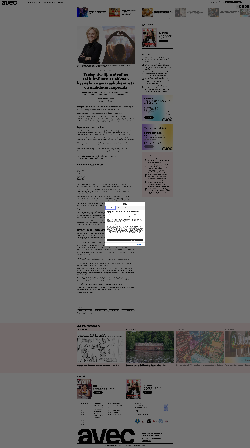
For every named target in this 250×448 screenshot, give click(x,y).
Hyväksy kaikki (134, 240)
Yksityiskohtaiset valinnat (122, 207)
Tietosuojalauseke (139, 244)
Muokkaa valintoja (116, 240)
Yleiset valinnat (110, 207)
